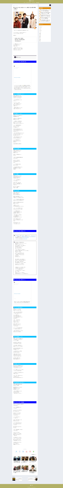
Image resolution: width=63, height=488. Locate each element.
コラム (35, 454)
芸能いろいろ (31, 0)
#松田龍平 (23, 235)
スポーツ (40, 30)
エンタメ (40, 27)
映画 (40, 36)
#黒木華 (25, 236)
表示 (19, 57)
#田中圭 (28, 236)
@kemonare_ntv (33, 236)
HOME (32, 485)
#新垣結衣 (17, 235)
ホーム (24, 2)
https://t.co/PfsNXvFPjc (26, 237)
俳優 (40, 33)
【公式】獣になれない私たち (17, 90)
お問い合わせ (37, 2)
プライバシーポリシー (28, 2)
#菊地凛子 (23, 236)
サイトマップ (33, 2)
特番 (40, 39)
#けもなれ (30, 236)
